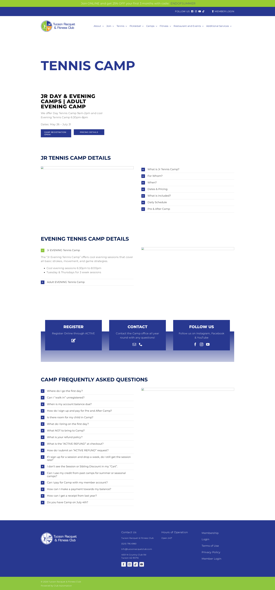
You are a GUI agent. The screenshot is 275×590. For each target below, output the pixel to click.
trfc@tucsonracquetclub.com (136, 549)
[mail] (134, 344)
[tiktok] (135, 564)
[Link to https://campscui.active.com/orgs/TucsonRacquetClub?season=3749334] (73, 340)
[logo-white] (59, 533)
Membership (210, 533)
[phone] (140, 344)
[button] (187, 169)
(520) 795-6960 (128, 543)
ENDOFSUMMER (183, 3)
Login (205, 539)
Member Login (211, 558)
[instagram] (201, 344)
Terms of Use (210, 545)
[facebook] (195, 344)
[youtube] (208, 344)
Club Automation (63, 585)
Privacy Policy (211, 552)
